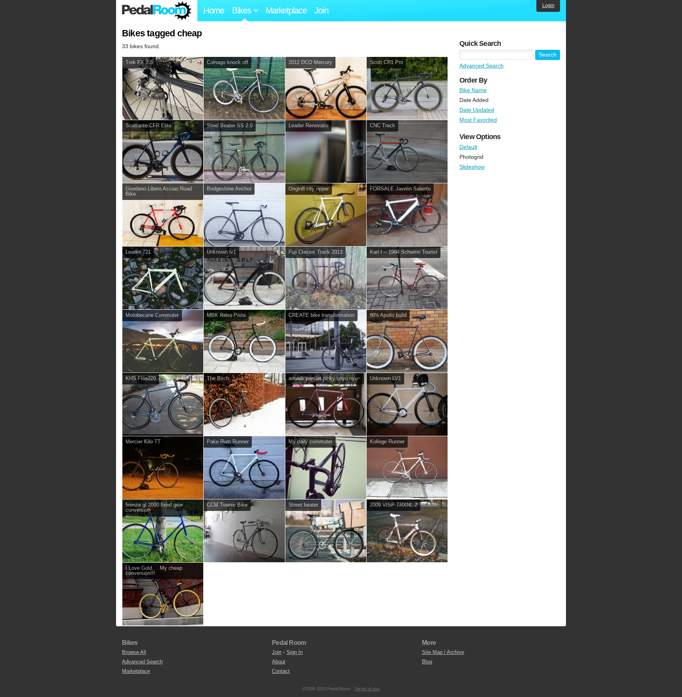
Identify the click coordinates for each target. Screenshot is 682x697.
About (278, 662)
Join (321, 10)
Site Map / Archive (443, 652)
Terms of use (367, 688)
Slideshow (472, 167)
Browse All (134, 652)
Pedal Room (156, 10)
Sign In (295, 652)
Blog (427, 662)
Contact (281, 671)
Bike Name (473, 90)
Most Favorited (478, 120)
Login (548, 5)
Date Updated (476, 110)
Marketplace (286, 10)
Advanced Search (481, 65)
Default (468, 147)
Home (213, 10)
